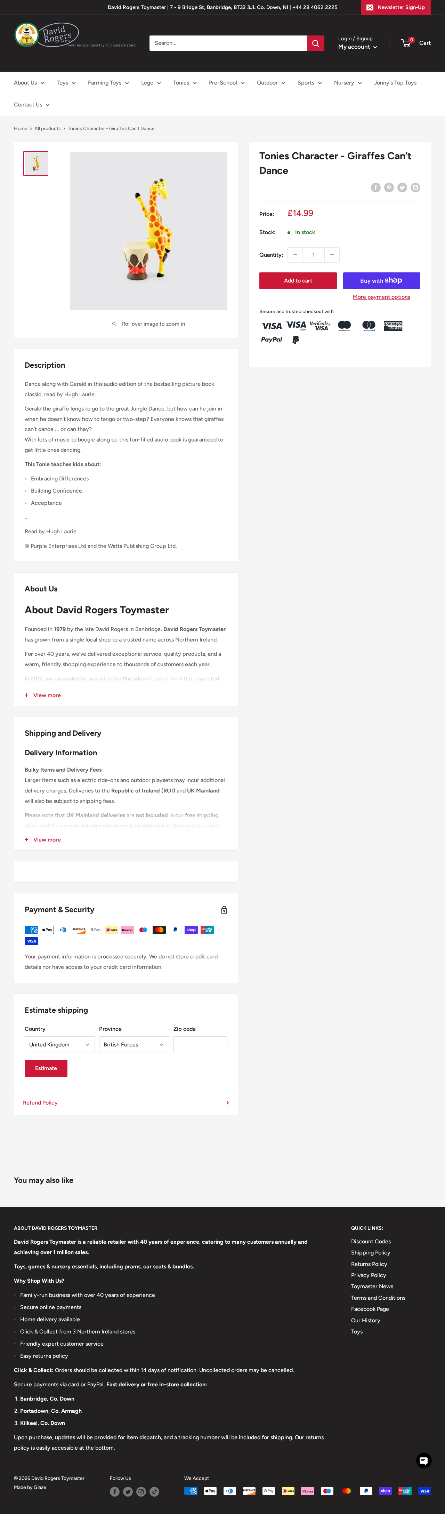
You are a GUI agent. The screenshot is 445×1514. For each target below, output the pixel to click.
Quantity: (271, 254)
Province (110, 1029)
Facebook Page (370, 1309)
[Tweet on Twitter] (402, 187)
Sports (306, 82)
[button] (424, 1460)
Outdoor (267, 82)
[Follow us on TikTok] (154, 1492)
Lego (147, 82)
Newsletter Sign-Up (401, 7)
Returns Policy (369, 1264)
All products (47, 129)
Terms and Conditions (378, 1297)
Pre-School (223, 82)
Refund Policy (40, 1102)
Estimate (46, 1068)
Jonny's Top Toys (395, 82)
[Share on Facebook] (376, 187)
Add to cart (298, 280)
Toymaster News (372, 1286)
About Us (25, 82)
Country (35, 1029)
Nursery (344, 82)
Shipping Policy (370, 1252)
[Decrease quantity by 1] (295, 254)
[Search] (315, 43)
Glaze (40, 1487)
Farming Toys (104, 82)
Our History (365, 1320)
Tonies (181, 82)
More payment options (381, 296)
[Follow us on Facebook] (115, 1492)
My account (355, 46)
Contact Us (28, 104)
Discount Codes (371, 1241)
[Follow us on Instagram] (141, 1492)
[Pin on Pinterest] (389, 187)
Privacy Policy (368, 1275)
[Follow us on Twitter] (128, 1492)
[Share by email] (415, 187)
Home (20, 129)
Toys (62, 82)
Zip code (184, 1029)
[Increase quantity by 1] (332, 254)
